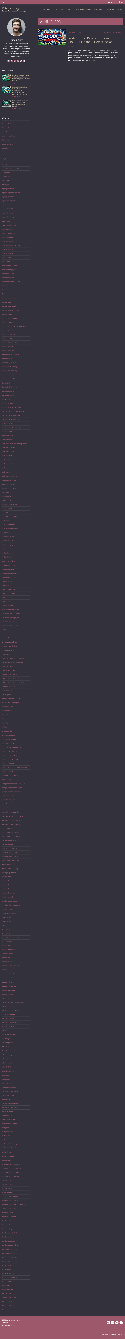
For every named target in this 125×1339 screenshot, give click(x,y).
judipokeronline (7, 581)
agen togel (6, 221)
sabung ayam (7, 929)
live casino (6, 654)
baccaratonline (8, 278)
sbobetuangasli (8, 994)
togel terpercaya (8, 1273)
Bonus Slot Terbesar (9, 387)
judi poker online (8, 541)
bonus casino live (8, 375)
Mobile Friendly (7, 719)
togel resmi (6, 1269)
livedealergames (8, 687)
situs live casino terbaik (10, 1022)
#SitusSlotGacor (8, 177)
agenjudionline (7, 229)
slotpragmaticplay (9, 1156)
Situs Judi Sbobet (8, 1014)
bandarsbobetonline (9, 342)
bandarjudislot (7, 338)
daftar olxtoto (7, 436)
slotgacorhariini (8, 1132)
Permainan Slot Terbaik (10, 832)
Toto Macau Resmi (9, 1298)
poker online (6, 865)
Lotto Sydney (7, 695)
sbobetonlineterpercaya (11, 986)
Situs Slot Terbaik (8, 1035)
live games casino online (11, 678)
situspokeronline (8, 1063)
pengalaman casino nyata (12, 788)
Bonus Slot (6, 383)
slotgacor (5, 1128)
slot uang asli (7, 1116)
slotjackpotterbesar (9, 1140)
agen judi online (8, 189)
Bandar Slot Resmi (9, 306)
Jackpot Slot (7, 512)
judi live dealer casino (10, 529)
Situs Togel (6, 1039)
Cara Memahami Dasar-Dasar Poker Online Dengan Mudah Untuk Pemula (20, 103)
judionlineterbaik (8, 569)
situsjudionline (7, 1059)
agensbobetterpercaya (11, 245)
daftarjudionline (8, 464)
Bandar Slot (6, 124)
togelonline (6, 1281)
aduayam (6, 185)
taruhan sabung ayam (10, 1221)
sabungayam (7, 941)
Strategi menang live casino (12, 1168)
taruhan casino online (10, 1201)
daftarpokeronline (9, 468)
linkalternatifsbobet (9, 646)
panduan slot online (9, 755)
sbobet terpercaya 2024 (11, 966)
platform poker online (10, 857)
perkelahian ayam (9, 800)
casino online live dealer (11, 427)
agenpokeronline (8, 233)
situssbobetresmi (8, 1067)
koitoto (5, 630)
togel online (6, 1265)
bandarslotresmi (8, 351)
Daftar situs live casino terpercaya (15, 444)
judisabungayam (8, 589)
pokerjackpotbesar (9, 873)
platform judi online (9, 852)
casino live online (8, 403)
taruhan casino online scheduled (14, 1205)
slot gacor (6, 1079)
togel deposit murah (9, 1261)
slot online (6, 1099)
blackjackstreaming (9, 371)
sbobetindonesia (8, 974)
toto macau (6, 1294)
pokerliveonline (7, 877)
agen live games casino (11, 193)
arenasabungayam (9, 270)
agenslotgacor (7, 249)
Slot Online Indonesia (10, 1103)
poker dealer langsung (10, 861)
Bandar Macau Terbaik (10, 294)
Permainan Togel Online (11, 836)
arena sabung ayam (9, 266)
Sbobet (71, 46)
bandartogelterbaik (9, 363)
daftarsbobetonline (9, 476)
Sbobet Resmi (7, 962)
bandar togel (7, 314)
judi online (6, 533)
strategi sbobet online (10, 1172)
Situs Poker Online (8, 1027)
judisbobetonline (8, 593)
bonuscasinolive (8, 391)
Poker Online (6, 140)
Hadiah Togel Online (9, 504)
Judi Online (6, 132)
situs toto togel (8, 1055)
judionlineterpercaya (10, 573)
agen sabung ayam (9, 201)
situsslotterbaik (8, 1071)
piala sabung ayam (9, 848)
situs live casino (8, 1018)
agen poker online (8, 197)
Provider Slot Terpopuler (11, 905)
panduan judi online (9, 751)
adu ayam (6, 181)
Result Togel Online (9, 913)
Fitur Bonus (6, 492)
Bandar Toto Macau (9, 330)
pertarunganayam (9, 844)
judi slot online (7, 553)
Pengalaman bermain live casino (14, 784)
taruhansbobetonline (10, 1245)
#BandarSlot (7, 172)
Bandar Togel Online (9, 318)
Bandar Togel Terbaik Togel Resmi (14, 326)
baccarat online (8, 274)
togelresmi (6, 1286)
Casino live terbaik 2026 (11, 419)
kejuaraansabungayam (10, 618)
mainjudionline (7, 707)
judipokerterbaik (8, 585)
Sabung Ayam (7, 144)
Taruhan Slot (7, 1225)
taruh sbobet (7, 1192)
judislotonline (7, 601)
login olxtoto (7, 691)
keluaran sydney (8, 622)
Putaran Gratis (7, 909)
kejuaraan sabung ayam (11, 614)
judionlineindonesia (9, 565)
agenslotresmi (7, 257)
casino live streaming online (12, 407)
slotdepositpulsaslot (9, 1124)
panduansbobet (8, 763)
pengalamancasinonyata (11, 792)
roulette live (6, 917)
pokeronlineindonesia (10, 885)
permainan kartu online (10, 812)
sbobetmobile (7, 978)
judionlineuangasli (9, 577)
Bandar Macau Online (10, 290)
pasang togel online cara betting (14, 767)
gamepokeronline (8, 496)
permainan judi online (10, 808)
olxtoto (5, 727)
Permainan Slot (7, 828)
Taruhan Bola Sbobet (10, 1197)
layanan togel (7, 634)
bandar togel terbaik (10, 322)
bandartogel (7, 359)
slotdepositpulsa (8, 1120)
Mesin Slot (6, 715)
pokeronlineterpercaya (10, 893)
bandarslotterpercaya (10, 355)
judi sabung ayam (8, 545)
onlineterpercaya (8, 735)
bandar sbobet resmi (10, 298)
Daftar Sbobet (7, 440)
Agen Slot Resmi (8, 217)
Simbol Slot (6, 998)
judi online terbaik (8, 537)
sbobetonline (7, 982)
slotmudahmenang (9, 1144)
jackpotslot (6, 521)
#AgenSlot (6, 164)
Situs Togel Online (8, 1043)
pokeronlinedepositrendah (12, 881)
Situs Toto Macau (8, 1051)
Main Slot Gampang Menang (12, 703)
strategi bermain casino (11, 1164)
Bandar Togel (7, 128)
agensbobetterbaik (9, 241)
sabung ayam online (9, 933)
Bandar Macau (7, 286)
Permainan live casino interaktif (13, 816)
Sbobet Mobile (7, 954)
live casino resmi (8, 666)
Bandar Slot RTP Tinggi (10, 310)
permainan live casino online (12, 820)
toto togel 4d (7, 1302)
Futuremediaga (11, 8)
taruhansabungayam (10, 1241)
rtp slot (5, 925)
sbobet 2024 (7, 946)
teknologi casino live (9, 1249)
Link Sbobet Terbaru (9, 642)
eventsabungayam (9, 488)
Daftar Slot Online (8, 448)
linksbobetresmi (8, 650)
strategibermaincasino (10, 1176)
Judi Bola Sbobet (8, 525)
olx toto (5, 723)
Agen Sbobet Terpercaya (11, 209)
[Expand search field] (3, 2)
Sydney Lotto (7, 1180)
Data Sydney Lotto (9, 480)
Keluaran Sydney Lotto (10, 626)
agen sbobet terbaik (9, 205)
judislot (5, 597)
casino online (7, 423)
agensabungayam (9, 237)
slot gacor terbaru (9, 1087)
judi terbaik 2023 (8, 557)
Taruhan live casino (9, 1209)
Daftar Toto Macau (9, 456)
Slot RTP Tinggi (7, 1111)
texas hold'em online (9, 1257)
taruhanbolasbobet (9, 1233)
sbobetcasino (7, 970)
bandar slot (6, 302)
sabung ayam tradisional (11, 937)
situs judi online (7, 1006)
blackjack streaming (9, 367)
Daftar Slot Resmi (8, 452)
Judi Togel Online (8, 561)
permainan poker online (11, 824)
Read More (71, 64)
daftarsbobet (7, 472)
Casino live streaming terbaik (13, 411)
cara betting (7, 399)
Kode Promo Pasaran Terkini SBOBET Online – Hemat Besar (90, 40)
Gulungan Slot (7, 500)
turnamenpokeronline (10, 1310)
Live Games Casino (9, 136)
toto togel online (8, 1306)
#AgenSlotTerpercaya (10, 168)
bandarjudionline (8, 334)
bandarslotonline (8, 347)
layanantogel (7, 638)
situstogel (6, 1075)
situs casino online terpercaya (13, 1002)
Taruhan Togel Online (10, 1229)
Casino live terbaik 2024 (11, 415)
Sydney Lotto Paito (9, 1184)
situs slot (5, 1031)
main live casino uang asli (11, 699)
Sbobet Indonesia (8, 950)
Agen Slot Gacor (8, 213)
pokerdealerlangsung (10, 869)
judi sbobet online (8, 549)
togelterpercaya (8, 1290)
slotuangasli (6, 1160)
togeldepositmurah (9, 1277)
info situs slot (7, 508)
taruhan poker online (10, 1217)
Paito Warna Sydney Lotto (11, 747)
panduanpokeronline (10, 759)
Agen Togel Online (9, 225)
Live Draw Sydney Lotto (10, 674)
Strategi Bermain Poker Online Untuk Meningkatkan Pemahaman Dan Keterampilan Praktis (20, 90)
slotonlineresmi (8, 1152)
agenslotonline (7, 253)
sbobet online (7, 958)
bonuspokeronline (8, 395)
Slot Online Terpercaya (10, 1107)
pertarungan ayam (9, 840)
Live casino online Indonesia (12, 662)
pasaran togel (7, 771)
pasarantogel (7, 780)
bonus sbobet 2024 (9, 379)
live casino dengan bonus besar (14, 658)
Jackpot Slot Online (9, 517)
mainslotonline (7, 711)
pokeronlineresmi (8, 889)
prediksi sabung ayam (10, 901)
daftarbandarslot (8, 460)
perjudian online (8, 796)
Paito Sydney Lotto (9, 743)
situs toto (5, 1047)
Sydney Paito (7, 1188)
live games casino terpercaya (13, 682)
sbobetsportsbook (9, 990)
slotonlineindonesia (9, 1148)
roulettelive (6, 921)
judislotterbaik (7, 606)
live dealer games (8, 670)
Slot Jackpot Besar (9, 1095)
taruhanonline (7, 1237)
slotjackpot (6, 1136)
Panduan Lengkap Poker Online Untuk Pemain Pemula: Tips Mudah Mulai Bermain (21, 77)
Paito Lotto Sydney (9, 739)
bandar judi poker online (11, 282)
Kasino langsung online (10, 610)
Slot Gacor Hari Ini (8, 1083)
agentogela (6, 261)
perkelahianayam (8, 804)
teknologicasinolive (9, 1253)
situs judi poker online (10, 1010)
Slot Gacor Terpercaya (10, 1091)
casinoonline (7, 431)
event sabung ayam (9, 484)
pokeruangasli (7, 897)
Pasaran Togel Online (10, 776)
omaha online (7, 731)
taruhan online (7, 1213)
